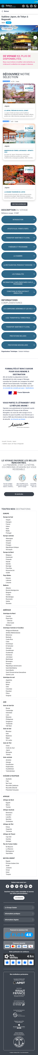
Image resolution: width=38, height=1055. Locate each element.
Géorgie (8, 762)
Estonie (8, 578)
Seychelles (9, 853)
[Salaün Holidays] (11, 6)
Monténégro (10, 597)
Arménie (8, 760)
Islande (8, 564)
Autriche (8, 541)
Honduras (9, 655)
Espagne (8, 522)
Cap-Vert (8, 837)
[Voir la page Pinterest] (16, 886)
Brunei (8, 708)
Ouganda (9, 829)
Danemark (9, 557)
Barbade (8, 637)
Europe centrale (8, 536)
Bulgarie (8, 592)
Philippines (9, 719)
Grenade (8, 648)
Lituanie (8, 582)
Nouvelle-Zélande (11, 788)
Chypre (8, 520)
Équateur (9, 691)
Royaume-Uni (10, 570)
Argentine (9, 680)
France (8, 524)
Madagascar (10, 851)
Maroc (8, 805)
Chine (8, 746)
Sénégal (8, 841)
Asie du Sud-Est (8, 705)
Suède (8, 573)
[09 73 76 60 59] (35, 6)
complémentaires (11, 301)
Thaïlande (9, 724)
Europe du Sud (8, 517)
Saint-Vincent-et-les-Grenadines (16, 672)
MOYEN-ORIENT (9, 858)
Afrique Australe (8, 810)
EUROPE (6, 513)
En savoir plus (19, 494)
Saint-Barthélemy (11, 668)
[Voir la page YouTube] (21, 886)
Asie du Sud (7, 729)
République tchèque (12, 547)
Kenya (8, 827)
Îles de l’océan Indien (10, 844)
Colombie (9, 689)
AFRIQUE (6, 796)
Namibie (8, 819)
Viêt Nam (9, 726)
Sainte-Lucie (10, 674)
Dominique (9, 644)
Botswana (9, 812)
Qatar (7, 872)
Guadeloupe (10, 650)
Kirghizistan (10, 767)
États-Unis (9, 618)
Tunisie (8, 807)
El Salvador (9, 646)
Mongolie (9, 752)
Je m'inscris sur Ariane (18, 419)
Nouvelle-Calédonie (12, 785)
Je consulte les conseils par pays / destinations (18, 388)
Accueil (4, 441)
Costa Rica (9, 639)
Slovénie (8, 603)
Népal (8, 738)
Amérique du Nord (9, 613)
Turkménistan (10, 771)
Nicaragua (9, 661)
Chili (7, 687)
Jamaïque (9, 657)
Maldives (9, 736)
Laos (7, 715)
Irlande (8, 562)
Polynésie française (12, 790)
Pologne (8, 545)
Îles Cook (9, 783)
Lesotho (8, 817)
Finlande (8, 559)
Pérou (8, 693)
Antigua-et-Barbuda (12, 630)
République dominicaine (13, 666)
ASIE (4, 702)
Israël (7, 865)
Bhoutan (8, 731)
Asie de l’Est (7, 743)
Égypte (8, 803)
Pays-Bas (9, 568)
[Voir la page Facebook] (7, 886)
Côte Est (9, 621)
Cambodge (9, 710)
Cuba (7, 641)
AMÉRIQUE (7, 610)
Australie (9, 779)
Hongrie (8, 543)
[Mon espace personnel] (31, 6)
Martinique (9, 659)
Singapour (9, 721)
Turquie (8, 874)
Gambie (8, 839)
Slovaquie (9, 549)
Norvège (8, 566)
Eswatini (8, 815)
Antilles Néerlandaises (13, 633)
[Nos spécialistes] (23, 6)
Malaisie (8, 717)
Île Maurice (9, 847)
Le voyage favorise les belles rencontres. (19, 464)
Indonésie (9, 713)
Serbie (8, 601)
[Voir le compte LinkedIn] (30, 886)
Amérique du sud (9, 677)
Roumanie (9, 599)
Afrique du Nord (8, 800)
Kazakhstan (10, 764)
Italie (7, 528)
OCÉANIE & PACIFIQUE (11, 776)
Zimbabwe (9, 821)
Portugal (8, 533)
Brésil (7, 684)
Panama (8, 663)
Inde (7, 733)
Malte (8, 531)
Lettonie (8, 580)
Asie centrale (7, 757)
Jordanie (9, 868)
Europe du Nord (8, 552)
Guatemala (9, 652)
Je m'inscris (19, 898)
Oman (8, 870)
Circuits (9, 441)
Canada (8, 616)
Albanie (8, 588)
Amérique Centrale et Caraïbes (13, 628)
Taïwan (8, 754)
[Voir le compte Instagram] (26, 886)
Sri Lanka (9, 740)
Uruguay (8, 695)
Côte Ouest (10, 623)
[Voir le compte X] (12, 886)
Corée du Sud (10, 748)
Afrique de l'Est (8, 824)
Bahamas (9, 635)
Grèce (8, 526)
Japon (14, 441)
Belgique (8, 555)
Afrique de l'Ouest (9, 834)
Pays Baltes (7, 575)
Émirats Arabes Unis (12, 863)
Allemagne (9, 538)
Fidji (7, 781)
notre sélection (16, 75)
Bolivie (8, 682)
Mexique (8, 625)
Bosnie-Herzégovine (12, 590)
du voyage (14, 210)
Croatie (8, 595)
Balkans (6, 585)
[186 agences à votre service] (27, 6)
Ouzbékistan (10, 769)
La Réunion (9, 849)
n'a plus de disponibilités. (17, 57)
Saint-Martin (10, 670)
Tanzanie (9, 831)
